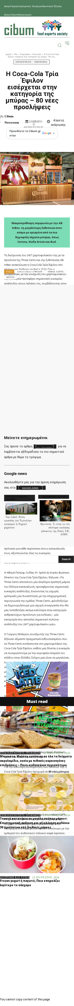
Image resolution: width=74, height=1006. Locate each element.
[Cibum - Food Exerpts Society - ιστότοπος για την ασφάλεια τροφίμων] (36, 28)
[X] (35, 294)
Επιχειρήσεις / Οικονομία (30, 54)
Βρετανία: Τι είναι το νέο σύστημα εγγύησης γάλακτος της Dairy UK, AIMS (55, 529)
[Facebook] (22, 294)
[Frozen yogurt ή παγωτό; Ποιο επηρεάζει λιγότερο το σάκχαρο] (37, 854)
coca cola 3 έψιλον (29, 272)
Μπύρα (10, 277)
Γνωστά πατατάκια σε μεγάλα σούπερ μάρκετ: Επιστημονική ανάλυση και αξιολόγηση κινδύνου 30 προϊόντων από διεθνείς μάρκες (34, 823)
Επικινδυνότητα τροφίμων (20, 753)
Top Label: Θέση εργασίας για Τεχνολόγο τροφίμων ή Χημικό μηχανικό (18, 522)
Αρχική (8, 54)
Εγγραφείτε (44, 446)
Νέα (15, 54)
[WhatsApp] (60, 294)
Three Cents (56, 272)
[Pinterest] (47, 294)
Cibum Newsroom (12, 119)
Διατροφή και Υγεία (14, 877)
